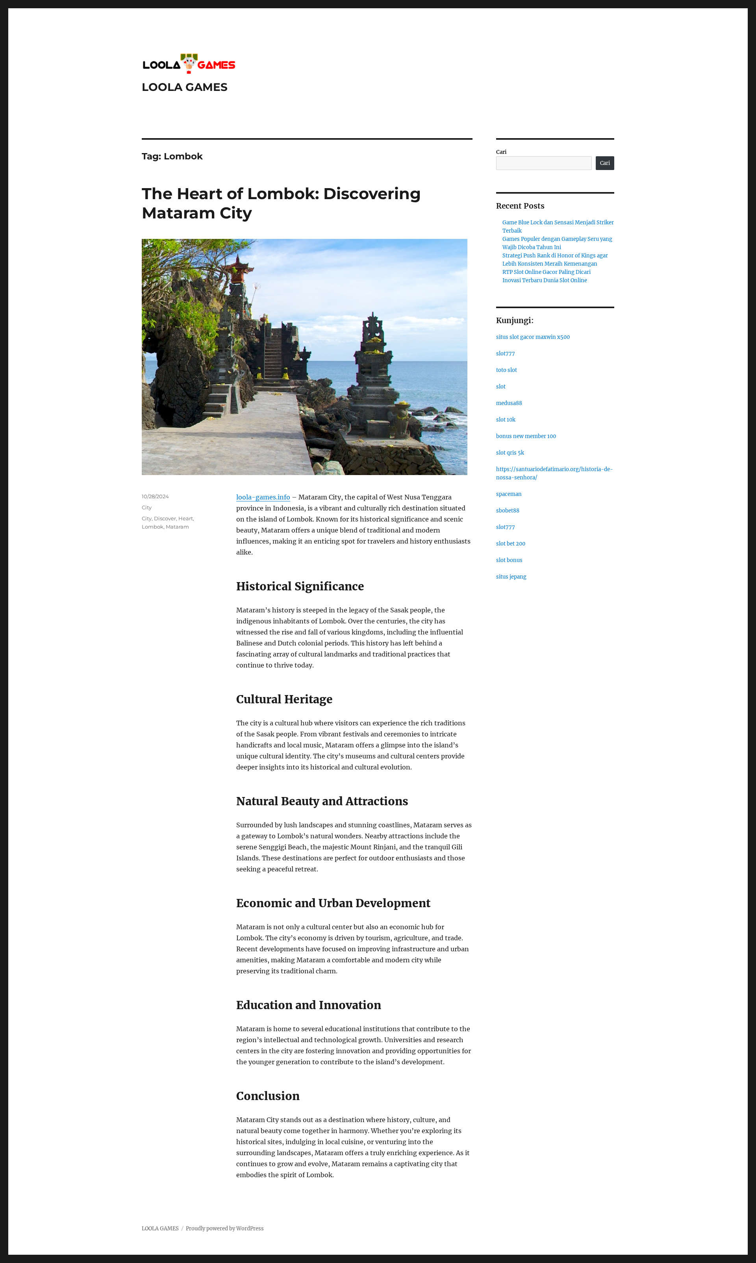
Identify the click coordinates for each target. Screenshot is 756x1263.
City (147, 507)
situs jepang (511, 576)
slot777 (505, 353)
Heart (185, 518)
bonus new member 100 (526, 436)
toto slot (506, 370)
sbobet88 (507, 510)
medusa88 (509, 403)
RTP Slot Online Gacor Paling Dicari (546, 272)
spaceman (509, 494)
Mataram (177, 526)
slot (501, 386)
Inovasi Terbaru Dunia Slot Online (544, 280)
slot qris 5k (510, 452)
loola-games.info (263, 497)
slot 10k (505, 419)
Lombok (152, 526)
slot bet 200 (510, 543)
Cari (501, 152)
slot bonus (509, 560)
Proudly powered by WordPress (225, 1228)
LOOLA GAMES (185, 87)
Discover (165, 518)
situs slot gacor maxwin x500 (533, 337)
